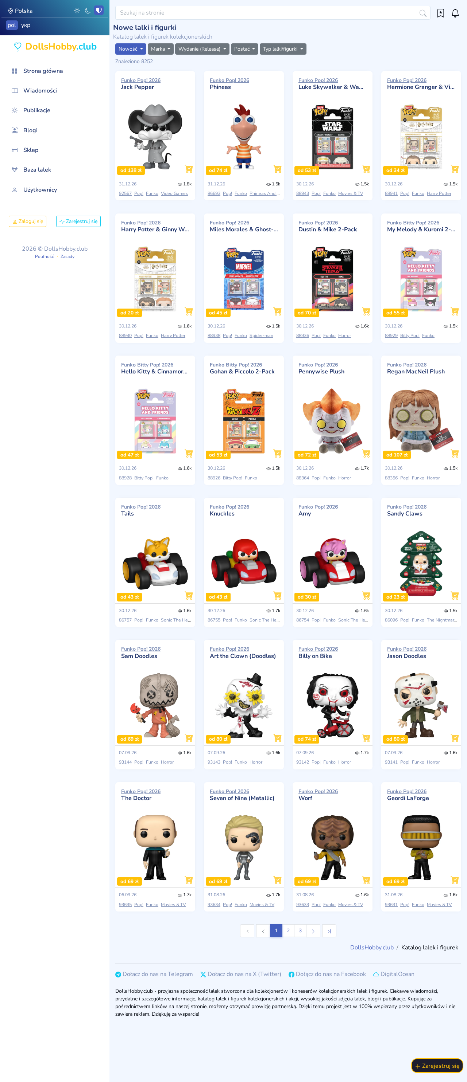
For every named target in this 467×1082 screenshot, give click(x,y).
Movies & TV (350, 193)
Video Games (174, 193)
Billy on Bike (318, 652)
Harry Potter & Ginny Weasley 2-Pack (155, 226)
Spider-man (261, 335)
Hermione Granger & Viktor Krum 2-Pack (421, 84)
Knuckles (229, 510)
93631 (391, 904)
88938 (214, 335)
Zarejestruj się (81, 221)
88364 (302, 478)
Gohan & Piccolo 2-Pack (242, 368)
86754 (302, 620)
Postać (242, 49)
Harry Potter (439, 193)
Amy (318, 510)
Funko (152, 193)
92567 (125, 193)
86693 (214, 193)
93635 (125, 904)
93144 (125, 762)
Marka (158, 49)
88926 (214, 478)
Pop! (138, 193)
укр (25, 25)
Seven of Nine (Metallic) (242, 795)
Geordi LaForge (408, 795)
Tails (141, 510)
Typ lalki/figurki (281, 49)
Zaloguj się (30, 221)
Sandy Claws (407, 510)
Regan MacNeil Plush (416, 368)
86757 (125, 620)
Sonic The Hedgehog (182, 620)
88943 (302, 193)
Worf (318, 795)
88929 (391, 335)
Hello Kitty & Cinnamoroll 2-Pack (155, 368)
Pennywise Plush (321, 368)
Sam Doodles (141, 652)
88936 (302, 335)
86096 (391, 620)
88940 (125, 335)
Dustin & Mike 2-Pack (327, 226)
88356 (391, 478)
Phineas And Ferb (268, 193)
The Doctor (141, 795)
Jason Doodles (407, 652)
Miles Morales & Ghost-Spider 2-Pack (244, 226)
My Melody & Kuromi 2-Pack (421, 226)
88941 (391, 193)
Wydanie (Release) (200, 49)
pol (12, 25)
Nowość (129, 49)
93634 (214, 904)
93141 (391, 762)
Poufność (44, 256)
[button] (77, 10)
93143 (214, 762)
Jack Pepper (141, 84)
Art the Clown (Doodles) (243, 652)
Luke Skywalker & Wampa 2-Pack (332, 84)
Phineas (229, 84)
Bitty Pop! (410, 335)
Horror (344, 335)
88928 (125, 478)
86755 (214, 620)
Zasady (67, 256)
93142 (302, 762)
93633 (302, 904)
